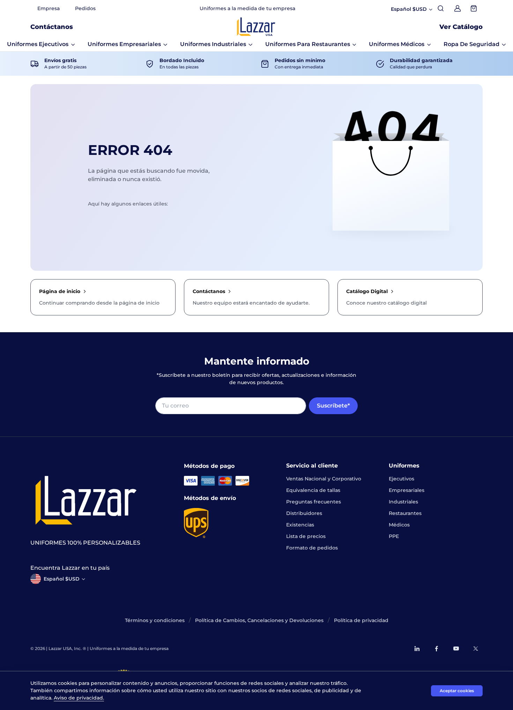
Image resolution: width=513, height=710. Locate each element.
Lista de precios (306, 536)
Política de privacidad (361, 620)
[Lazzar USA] (256, 26)
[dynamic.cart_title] (474, 8)
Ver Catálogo (461, 27)
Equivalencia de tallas (313, 490)
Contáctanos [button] (51, 27)
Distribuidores (304, 513)
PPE (394, 536)
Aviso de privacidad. (79, 698)
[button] (41, 44)
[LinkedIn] (417, 649)
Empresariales (406, 490)
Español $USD (62, 579)
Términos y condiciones (155, 620)
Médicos (399, 525)
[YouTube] (456, 649)
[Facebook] (437, 649)
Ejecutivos (401, 479)
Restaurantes (405, 513)
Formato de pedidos (312, 548)
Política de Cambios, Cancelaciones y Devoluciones (259, 620)
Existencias (300, 525)
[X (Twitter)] (476, 649)
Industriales (403, 502)
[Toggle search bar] (440, 8)
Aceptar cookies (457, 690)
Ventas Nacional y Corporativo (323, 479)
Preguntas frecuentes (313, 502)
